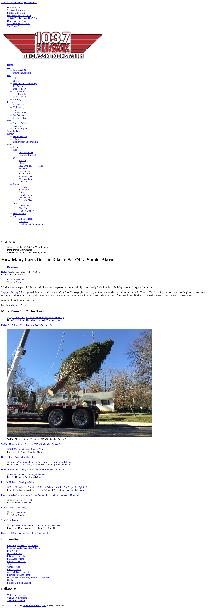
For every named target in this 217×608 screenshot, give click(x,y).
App (9, 67)
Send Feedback (20, 136)
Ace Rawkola (19, 94)
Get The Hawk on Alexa (18, 23)
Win (9, 120)
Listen (10, 102)
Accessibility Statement (18, 572)
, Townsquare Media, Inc (34, 605)
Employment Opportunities (25, 142)
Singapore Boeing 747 (12, 292)
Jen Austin (18, 86)
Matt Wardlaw (19, 96)
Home (10, 65)
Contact (10, 134)
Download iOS (20, 70)
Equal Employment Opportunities (22, 545)
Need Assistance (14, 553)
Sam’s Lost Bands (9, 520)
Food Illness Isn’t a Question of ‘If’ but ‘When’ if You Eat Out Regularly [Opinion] (40, 495)
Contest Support (20, 128)
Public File (12, 551)
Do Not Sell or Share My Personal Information (29, 577)
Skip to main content (10, 2)
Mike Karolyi (19, 91)
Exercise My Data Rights (19, 574)
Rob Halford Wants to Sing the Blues (18, 457)
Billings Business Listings (19, 582)
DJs (9, 75)
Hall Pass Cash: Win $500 (19, 15)
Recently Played (20, 118)
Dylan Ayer (6, 272)
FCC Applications (15, 559)
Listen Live (18, 104)
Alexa (16, 110)
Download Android (22, 73)
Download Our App (16, 21)
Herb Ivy (17, 99)
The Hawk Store (15, 26)
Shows (16, 81)
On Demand (19, 115)
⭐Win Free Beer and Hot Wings (22, 18)
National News (19, 305)
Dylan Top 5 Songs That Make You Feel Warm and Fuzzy (28, 325)
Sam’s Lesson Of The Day (13, 507)
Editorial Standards (16, 556)
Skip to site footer (28, 2)
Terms (10, 564)
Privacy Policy (14, 569)
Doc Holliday (19, 88)
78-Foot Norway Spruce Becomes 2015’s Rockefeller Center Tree (32, 444)
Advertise (17, 139)
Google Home (19, 112)
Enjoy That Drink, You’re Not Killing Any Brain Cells (26, 533)
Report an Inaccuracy (17, 561)
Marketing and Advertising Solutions (24, 548)
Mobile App (18, 107)
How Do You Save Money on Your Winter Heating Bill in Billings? (32, 469)
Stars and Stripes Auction (19, 10)
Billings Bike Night (16, 13)
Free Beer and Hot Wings (25, 83)
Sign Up (17, 126)
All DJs (16, 78)
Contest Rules (19, 123)
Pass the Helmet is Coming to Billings (18, 482)
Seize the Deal (14, 131)
